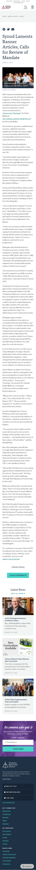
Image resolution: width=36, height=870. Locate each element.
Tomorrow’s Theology (11, 113)
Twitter (4, 820)
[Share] (4, 29)
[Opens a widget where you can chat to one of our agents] (27, 866)
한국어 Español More (18, 2)
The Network (6, 814)
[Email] (13, 29)
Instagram (5, 824)
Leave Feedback (18, 575)
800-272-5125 (11, 786)
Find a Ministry (17, 1)
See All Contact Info (8, 802)
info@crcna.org (13, 792)
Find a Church (9, 1)
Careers (4, 844)
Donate (28, 1)
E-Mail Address (18, 738)
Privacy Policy (6, 779)
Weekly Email (6, 811)
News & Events (13, 16)
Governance (6, 864)
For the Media (6, 861)
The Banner (6, 851)
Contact (23, 1)
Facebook (5, 817)
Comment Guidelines (9, 857)
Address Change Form (9, 854)
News (22, 16)
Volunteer (5, 841)
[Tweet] (8, 29)
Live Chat (10, 798)
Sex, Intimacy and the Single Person (16, 119)
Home (4, 16)
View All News (17, 593)
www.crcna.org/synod (11, 559)
